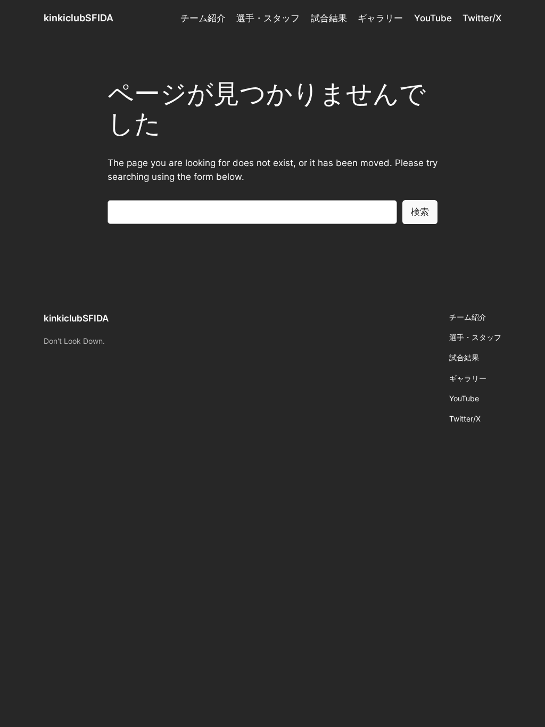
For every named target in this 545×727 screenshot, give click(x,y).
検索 (420, 211)
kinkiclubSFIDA (78, 17)
